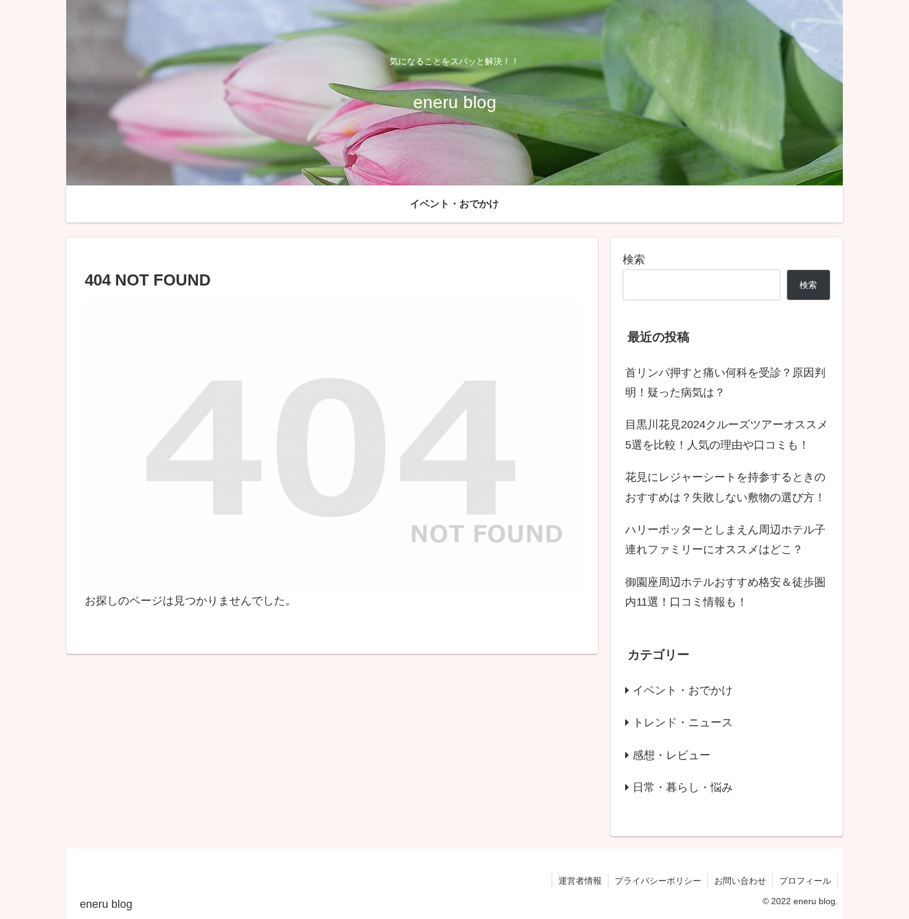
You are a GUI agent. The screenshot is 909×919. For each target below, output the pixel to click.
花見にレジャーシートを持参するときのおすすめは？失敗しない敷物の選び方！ (725, 487)
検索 (634, 259)
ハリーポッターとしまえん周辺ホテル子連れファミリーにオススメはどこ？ (725, 539)
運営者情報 (580, 881)
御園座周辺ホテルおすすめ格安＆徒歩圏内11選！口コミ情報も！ (725, 592)
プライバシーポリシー (658, 881)
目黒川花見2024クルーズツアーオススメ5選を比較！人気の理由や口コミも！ (726, 434)
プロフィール (805, 881)
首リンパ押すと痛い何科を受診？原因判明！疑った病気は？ (725, 382)
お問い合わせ (740, 881)
